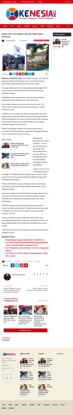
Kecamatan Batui (17, 261)
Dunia (19, 26)
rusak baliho (37, 261)
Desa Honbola (9, 261)
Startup (35, 26)
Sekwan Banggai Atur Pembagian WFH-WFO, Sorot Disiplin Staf (19, 145)
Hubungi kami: (5, 365)
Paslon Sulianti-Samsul (28, 261)
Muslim (4, 408)
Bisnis (63, 404)
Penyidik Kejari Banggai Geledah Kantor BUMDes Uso (24, 240)
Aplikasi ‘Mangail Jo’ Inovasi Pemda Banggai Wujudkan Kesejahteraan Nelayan (12, 290)
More (58, 26)
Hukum (42, 40)
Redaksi (40, 1)
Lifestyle (55, 404)
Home (5, 26)
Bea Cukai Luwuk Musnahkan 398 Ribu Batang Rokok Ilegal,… (20, 155)
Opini (42, 26)
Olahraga (50, 26)
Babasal (36, 40)
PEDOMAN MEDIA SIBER (27, 1)
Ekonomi (26, 26)
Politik (12, 26)
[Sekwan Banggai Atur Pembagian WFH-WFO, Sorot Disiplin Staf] (5, 145)
